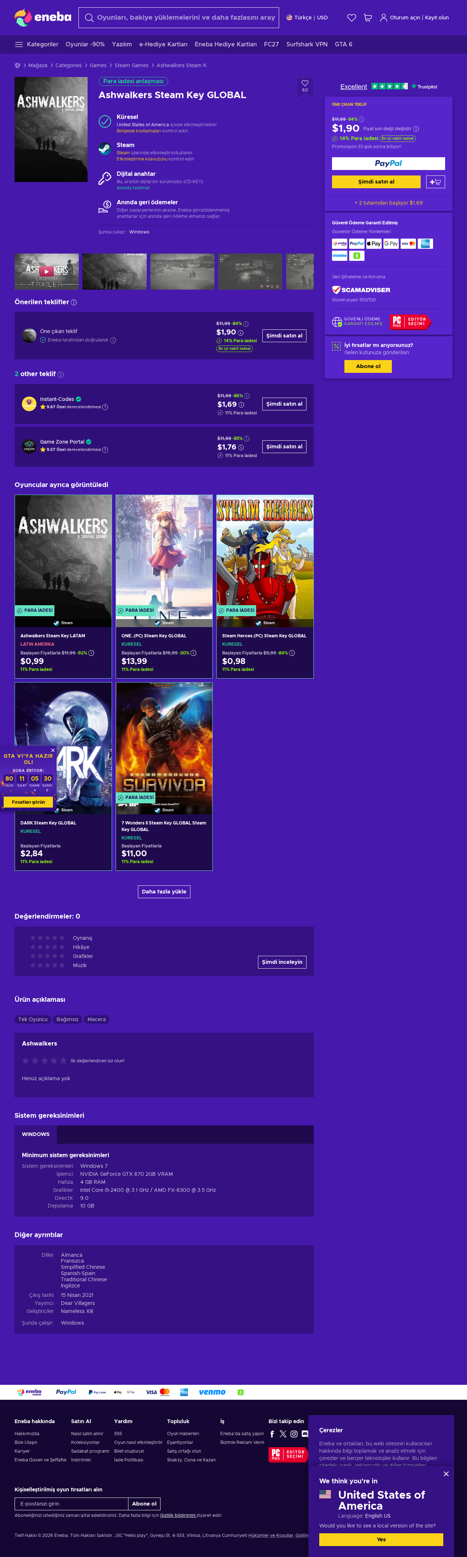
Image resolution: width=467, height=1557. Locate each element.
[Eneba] (43, 17)
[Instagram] (294, 1433)
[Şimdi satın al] (388, 163)
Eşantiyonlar (180, 1442)
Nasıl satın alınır (87, 1434)
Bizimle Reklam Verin (242, 1442)
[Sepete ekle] (435, 181)
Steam (123, 153)
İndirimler (81, 1460)
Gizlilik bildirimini (178, 1515)
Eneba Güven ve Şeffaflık (41, 1460)
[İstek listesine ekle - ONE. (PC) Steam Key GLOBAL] (200, 506)
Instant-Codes (57, 399)
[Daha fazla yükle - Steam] (105, 149)
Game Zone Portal (62, 442)
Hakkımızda (27, 1434)
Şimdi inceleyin (282, 962)
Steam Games (131, 65)
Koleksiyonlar (85, 1442)
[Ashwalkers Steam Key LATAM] (63, 551)
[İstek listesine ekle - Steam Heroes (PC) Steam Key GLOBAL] (301, 506)
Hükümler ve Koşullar (270, 1535)
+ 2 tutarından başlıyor (389, 203)
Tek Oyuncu (32, 1019)
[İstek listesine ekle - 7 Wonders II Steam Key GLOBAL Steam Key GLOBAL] (200, 694)
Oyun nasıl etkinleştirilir (138, 1442)
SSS (118, 1434)
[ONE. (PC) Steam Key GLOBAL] (164, 551)
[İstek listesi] (352, 17)
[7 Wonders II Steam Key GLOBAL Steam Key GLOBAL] (164, 739)
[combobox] (178, 18)
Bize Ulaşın (26, 1442)
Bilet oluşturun (129, 1451)
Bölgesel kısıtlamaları (139, 131)
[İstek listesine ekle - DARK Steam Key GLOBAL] (99, 694)
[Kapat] (446, 1474)
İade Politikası (128, 1460)
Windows (72, 1323)
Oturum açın (405, 17)
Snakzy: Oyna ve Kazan (191, 1460)
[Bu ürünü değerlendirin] (46, 1061)
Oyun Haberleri (183, 1434)
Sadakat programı (90, 1451)
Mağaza (37, 65)
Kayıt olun (437, 17)
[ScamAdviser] (361, 290)
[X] (283, 1433)
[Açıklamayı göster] (105, 407)
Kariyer (22, 1451)
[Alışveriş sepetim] (368, 17)
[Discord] (305, 1433)
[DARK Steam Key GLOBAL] (63, 739)
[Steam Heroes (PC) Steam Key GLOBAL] (265, 551)
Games (98, 65)
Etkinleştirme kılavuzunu (143, 159)
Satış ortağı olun (184, 1451)
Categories (68, 65)
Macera (97, 1019)
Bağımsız (67, 1019)
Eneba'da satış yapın (242, 1434)
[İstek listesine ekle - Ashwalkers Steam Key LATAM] (99, 506)
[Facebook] (272, 1433)
